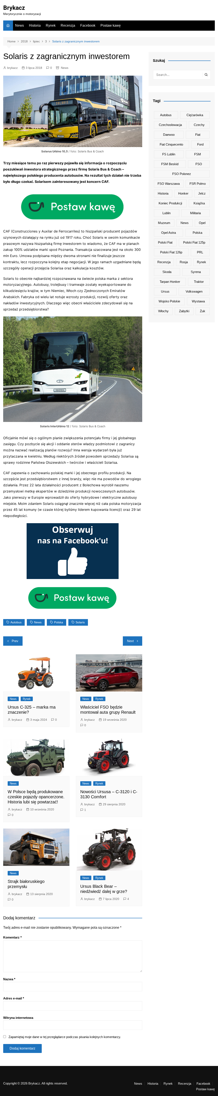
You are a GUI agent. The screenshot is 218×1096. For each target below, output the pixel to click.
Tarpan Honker (170, 281)
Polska (58, 622)
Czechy (199, 125)
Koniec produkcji (170, 203)
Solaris (80, 622)
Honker (183, 193)
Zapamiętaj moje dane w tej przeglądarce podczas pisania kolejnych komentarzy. (65, 1037)
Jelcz (202, 193)
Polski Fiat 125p (194, 242)
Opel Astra (168, 232)
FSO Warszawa (169, 183)
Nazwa (9, 979)
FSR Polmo (197, 183)
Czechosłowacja (170, 125)
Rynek (51, 25)
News (19, 25)
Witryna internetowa (18, 1017)
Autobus (16, 622)
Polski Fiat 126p (171, 252)
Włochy (163, 311)
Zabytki (184, 311)
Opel (202, 223)
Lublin (166, 213)
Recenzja (68, 25)
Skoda (166, 272)
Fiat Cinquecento (171, 144)
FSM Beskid (169, 164)
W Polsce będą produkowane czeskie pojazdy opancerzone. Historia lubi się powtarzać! (36, 796)
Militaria (195, 213)
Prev (15, 641)
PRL (200, 252)
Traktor (199, 281)
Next (130, 641)
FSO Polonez (181, 174)
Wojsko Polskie (169, 301)
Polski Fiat (165, 242)
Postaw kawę (110, 25)
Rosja (184, 262)
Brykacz (14, 7)
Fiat (197, 134)
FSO (198, 164)
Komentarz (12, 937)
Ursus (165, 291)
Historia (35, 25)
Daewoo (169, 134)
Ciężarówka (194, 115)
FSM (197, 154)
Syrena (196, 272)
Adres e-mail (13, 998)
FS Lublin (168, 154)
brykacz (12, 67)
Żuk (202, 311)
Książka (199, 203)
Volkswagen (194, 291)
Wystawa (198, 301)
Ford (200, 144)
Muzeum (164, 223)
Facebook (87, 25)
